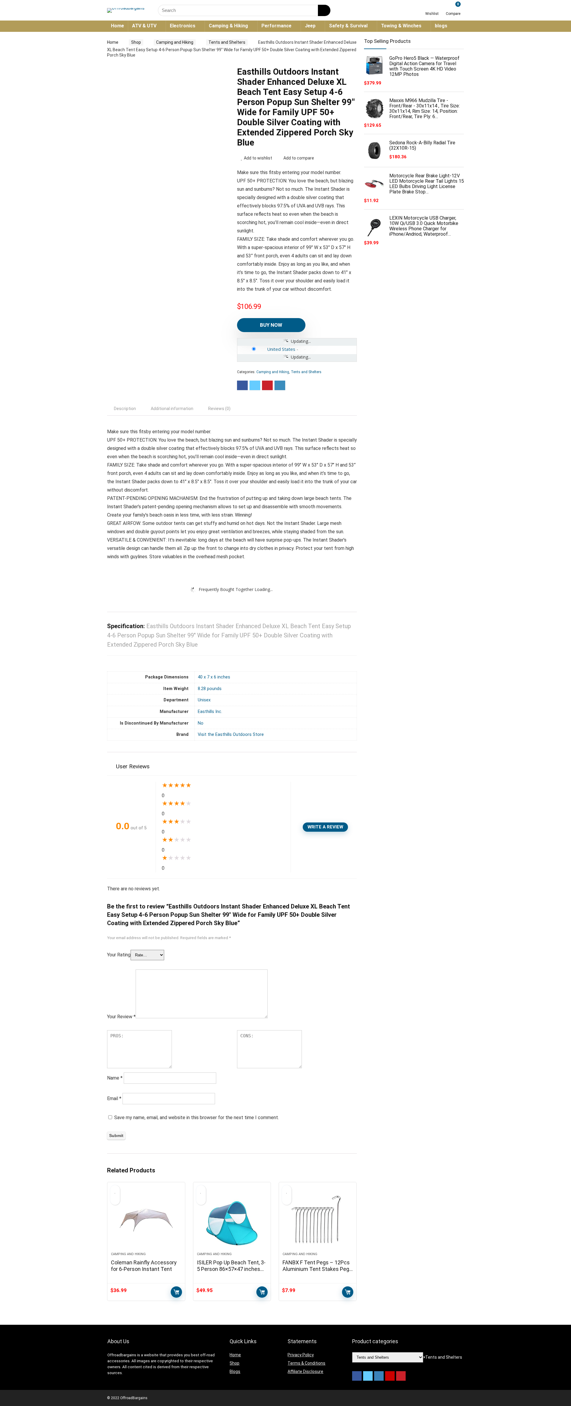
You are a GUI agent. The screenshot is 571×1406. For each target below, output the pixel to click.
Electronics (182, 26)
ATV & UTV (144, 26)
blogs (441, 26)
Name (115, 1078)
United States (281, 349)
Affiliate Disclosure (305, 1371)
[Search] (324, 10)
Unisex (204, 700)
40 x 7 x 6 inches (214, 677)
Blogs (235, 1371)
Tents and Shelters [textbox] (442, 1357)
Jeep (310, 26)
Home (117, 26)
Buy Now (271, 325)
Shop (136, 42)
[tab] (125, 408)
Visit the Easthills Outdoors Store (231, 734)
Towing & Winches (401, 26)
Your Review (121, 1016)
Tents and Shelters (226, 42)
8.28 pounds (210, 688)
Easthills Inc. (210, 711)
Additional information (172, 408)
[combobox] (442, 1357)
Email (114, 1098)
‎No (200, 723)
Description (125, 408)
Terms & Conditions (306, 1363)
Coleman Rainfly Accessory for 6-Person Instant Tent (144, 1265)
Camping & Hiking (228, 26)
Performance (276, 26)
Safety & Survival (348, 26)
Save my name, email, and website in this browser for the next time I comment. (196, 1117)
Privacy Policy (301, 1354)
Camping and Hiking (174, 42)
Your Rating (119, 955)
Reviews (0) (219, 408)
